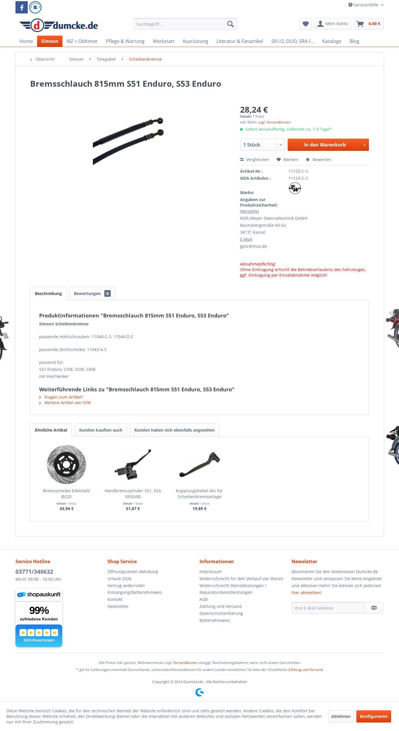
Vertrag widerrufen (126, 585)
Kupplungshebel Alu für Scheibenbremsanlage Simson (199, 494)
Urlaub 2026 (119, 578)
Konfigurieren (374, 716)
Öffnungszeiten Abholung (132, 571)
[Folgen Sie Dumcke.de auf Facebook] (21, 7)
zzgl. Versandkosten (274, 122)
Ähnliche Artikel (51, 430)
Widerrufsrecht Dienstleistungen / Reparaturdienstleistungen (233, 589)
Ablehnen (341, 716)
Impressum (211, 571)
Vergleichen (257, 159)
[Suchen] (230, 24)
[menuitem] (185, 26)
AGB (204, 599)
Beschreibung (48, 293)
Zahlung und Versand (221, 606)
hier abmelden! (307, 592)
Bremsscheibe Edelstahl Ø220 (66, 493)
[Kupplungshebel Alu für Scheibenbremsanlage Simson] (199, 464)
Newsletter (118, 606)
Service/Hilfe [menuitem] (366, 5)
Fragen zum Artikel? (63, 397)
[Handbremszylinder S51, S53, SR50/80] (133, 464)
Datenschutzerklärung (221, 613)
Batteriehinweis (215, 620)
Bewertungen (91, 293)
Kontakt (114, 599)
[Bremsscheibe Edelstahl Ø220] (67, 464)
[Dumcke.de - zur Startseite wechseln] (58, 25)
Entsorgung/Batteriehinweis (134, 592)
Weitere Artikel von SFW (67, 402)
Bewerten (321, 159)
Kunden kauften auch (100, 430)
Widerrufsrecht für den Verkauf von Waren (241, 578)
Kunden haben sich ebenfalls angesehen (174, 430)
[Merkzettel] (305, 24)
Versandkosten (185, 662)
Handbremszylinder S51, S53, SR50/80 (133, 493)
